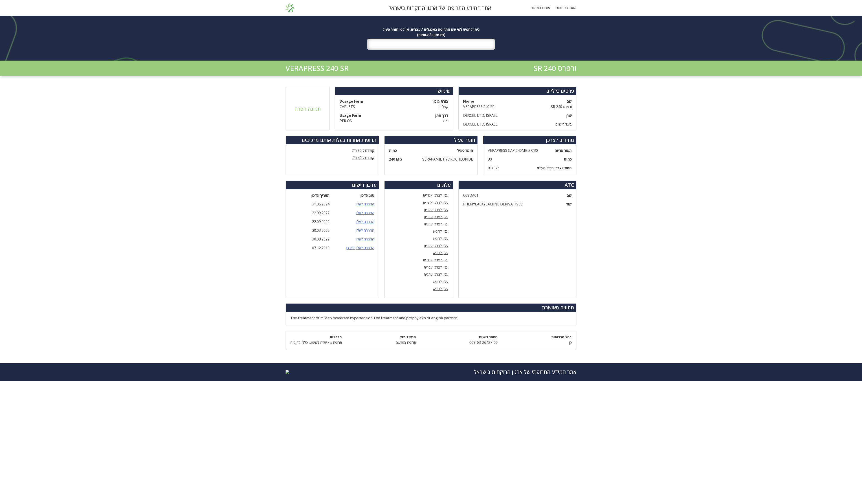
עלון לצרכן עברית (436, 209)
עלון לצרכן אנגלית (435, 195)
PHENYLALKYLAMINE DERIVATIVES (493, 204)
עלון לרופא (440, 231)
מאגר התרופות (566, 8)
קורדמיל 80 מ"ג (363, 150)
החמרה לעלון (364, 204)
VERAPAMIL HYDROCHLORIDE (447, 159)
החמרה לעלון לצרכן (360, 247)
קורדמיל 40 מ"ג (363, 157)
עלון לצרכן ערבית (436, 216)
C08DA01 (470, 195)
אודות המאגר (540, 8)
